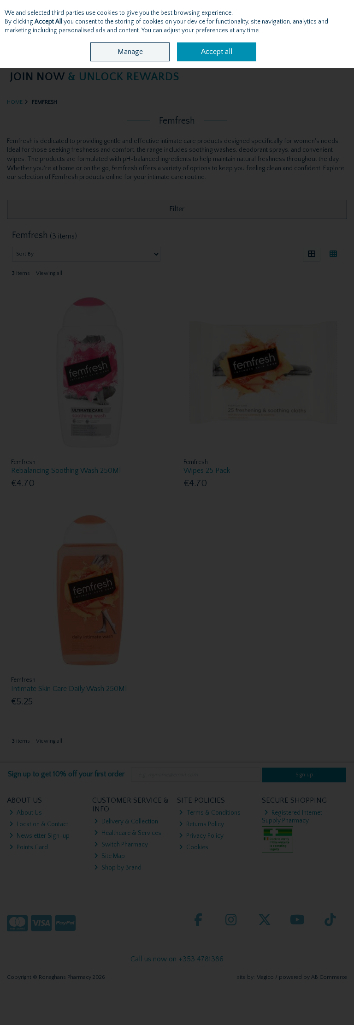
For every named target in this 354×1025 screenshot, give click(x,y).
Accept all (216, 52)
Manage (130, 52)
